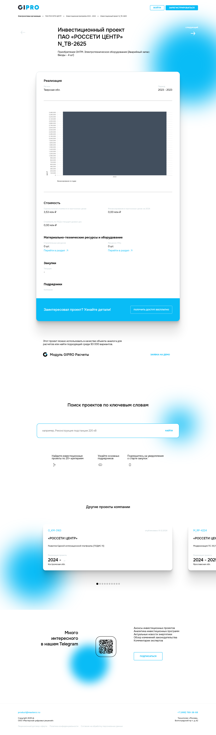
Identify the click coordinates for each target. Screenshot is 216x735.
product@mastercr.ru (29, 712)
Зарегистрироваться (182, 7)
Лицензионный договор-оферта (32, 726)
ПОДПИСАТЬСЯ (148, 656)
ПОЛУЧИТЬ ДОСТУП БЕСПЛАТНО (151, 309)
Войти (157, 7)
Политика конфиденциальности (64, 726)
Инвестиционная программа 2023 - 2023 (81, 16)
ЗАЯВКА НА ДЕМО (160, 354)
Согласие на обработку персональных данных (102, 726)
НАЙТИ (169, 430)
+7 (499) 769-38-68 (188, 712)
